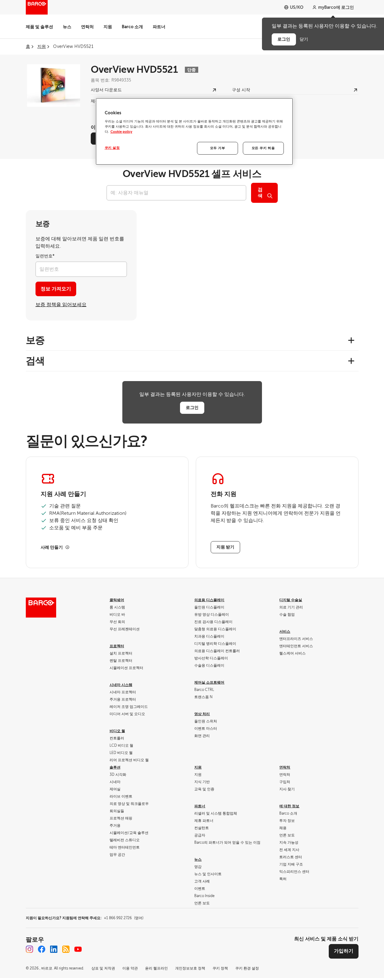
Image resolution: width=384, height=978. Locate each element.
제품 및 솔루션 (39, 26)
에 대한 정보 (289, 806)
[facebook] (41, 949)
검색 (260, 193)
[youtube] (78, 949)
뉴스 (67, 26)
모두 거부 (217, 148)
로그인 (192, 407)
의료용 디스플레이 (209, 600)
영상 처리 (202, 714)
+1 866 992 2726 (123, 918)
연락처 (87, 26)
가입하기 (343, 951)
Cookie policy (121, 132)
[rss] (66, 949)
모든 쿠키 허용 (263, 148)
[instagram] (29, 949)
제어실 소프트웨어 (209, 682)
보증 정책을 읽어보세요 (61, 304)
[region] (194, 131)
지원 (108, 26)
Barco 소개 (132, 26)
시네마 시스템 (121, 685)
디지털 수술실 (290, 600)
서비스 (284, 631)
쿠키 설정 (112, 148)
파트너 (159, 26)
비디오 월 (117, 731)
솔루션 (115, 767)
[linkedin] (53, 949)
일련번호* (45, 256)
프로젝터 (117, 646)
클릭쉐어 (117, 600)
